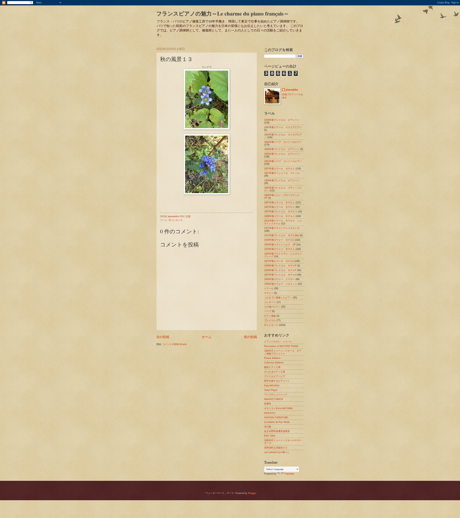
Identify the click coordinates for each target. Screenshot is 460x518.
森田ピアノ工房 (272, 367)
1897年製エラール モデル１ (279, 202)
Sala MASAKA (272, 385)
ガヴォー (268, 293)
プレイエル (270, 320)
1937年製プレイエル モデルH (280, 274)
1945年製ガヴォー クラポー (279, 279)
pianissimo (269, 412)
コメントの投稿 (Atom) (174, 344)
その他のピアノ (272, 306)
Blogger (252, 493)
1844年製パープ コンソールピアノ (283, 142)
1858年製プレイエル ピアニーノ (282, 180)
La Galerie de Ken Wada (276, 422)
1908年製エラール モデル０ (279, 216)
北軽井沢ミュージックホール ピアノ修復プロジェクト (283, 352)
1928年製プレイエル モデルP (280, 265)
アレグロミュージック (276, 394)
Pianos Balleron (272, 358)
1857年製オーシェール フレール (282, 173)
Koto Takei (269, 435)
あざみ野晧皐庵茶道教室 (277, 431)
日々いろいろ (176, 220)
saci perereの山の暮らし (277, 452)
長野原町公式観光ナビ (276, 447)
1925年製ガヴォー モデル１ (279, 249)
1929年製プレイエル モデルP (280, 270)
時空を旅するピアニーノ (277, 381)
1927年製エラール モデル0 (279, 261)
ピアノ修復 (270, 315)
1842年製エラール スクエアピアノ (283, 127)
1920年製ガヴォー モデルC (279, 240)
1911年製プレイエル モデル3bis (281, 235)
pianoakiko (292, 89)
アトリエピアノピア (274, 376)
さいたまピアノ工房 (274, 371)
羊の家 (267, 426)
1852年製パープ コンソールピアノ (283, 161)
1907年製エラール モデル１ (279, 207)
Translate (289, 473)
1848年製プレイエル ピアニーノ (282, 149)
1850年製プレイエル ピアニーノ (282, 153)
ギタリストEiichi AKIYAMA (278, 408)
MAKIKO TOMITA (273, 399)
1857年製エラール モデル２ (279, 168)
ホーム (206, 337)
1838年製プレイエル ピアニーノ (282, 120)
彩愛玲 (267, 403)
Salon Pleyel (270, 390)
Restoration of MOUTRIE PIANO (281, 346)
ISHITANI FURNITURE (276, 417)
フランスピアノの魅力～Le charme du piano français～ (222, 13)
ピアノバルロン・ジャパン (278, 341)
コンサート (270, 302)
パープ (267, 311)
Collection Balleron (274, 362)
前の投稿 (250, 337)
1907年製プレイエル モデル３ (280, 211)
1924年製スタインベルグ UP (280, 244)
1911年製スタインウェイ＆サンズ (282, 228)
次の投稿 (162, 337)
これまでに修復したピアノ (278, 297)
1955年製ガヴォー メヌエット (280, 284)
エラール (268, 288)
